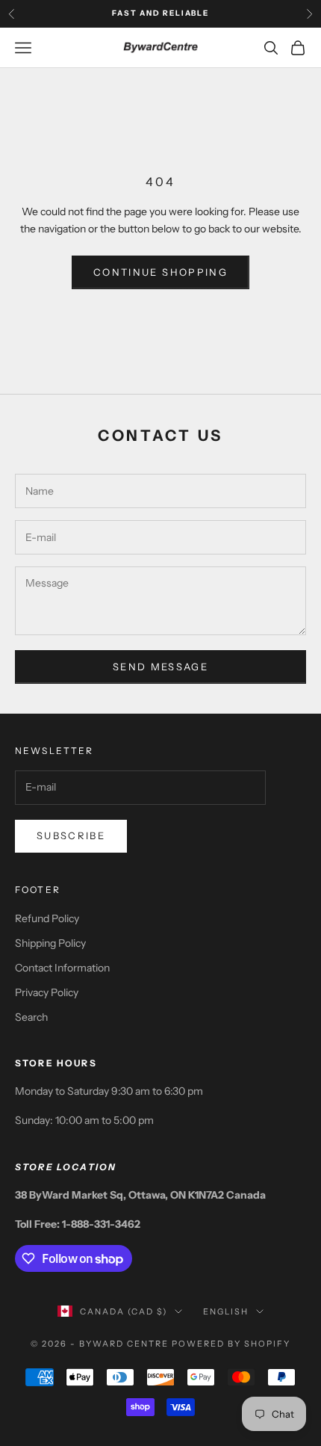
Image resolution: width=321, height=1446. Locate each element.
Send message (160, 667)
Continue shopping (160, 272)
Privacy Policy (46, 992)
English (226, 1311)
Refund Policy (47, 918)
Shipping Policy (50, 943)
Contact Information (62, 967)
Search (31, 1017)
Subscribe (71, 835)
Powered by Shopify (231, 1343)
